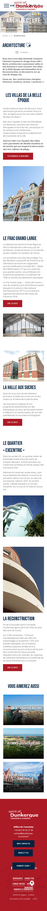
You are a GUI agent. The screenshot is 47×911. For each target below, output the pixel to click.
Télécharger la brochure (18, 156)
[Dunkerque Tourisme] (28, 5)
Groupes (30, 884)
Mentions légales (20, 895)
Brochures (18, 878)
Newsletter (23, 853)
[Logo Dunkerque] (23, 814)
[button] (28, 45)
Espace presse (19, 884)
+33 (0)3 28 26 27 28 (23, 830)
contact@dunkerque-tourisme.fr (23, 835)
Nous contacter (23, 844)
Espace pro (29, 878)
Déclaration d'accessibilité (20, 899)
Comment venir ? (23, 866)
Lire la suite (12, 303)
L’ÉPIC (34, 899)
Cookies (31, 895)
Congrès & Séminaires (23, 889)
